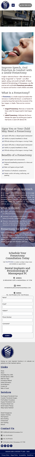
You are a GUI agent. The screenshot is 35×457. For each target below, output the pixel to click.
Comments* (6, 323)
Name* (4, 297)
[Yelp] (11, 446)
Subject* (5, 310)
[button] (13, 5)
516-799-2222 (10, 262)
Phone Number (7, 317)
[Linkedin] (8, 446)
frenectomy (7, 97)
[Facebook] (2, 446)
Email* (4, 304)
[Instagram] (5, 446)
